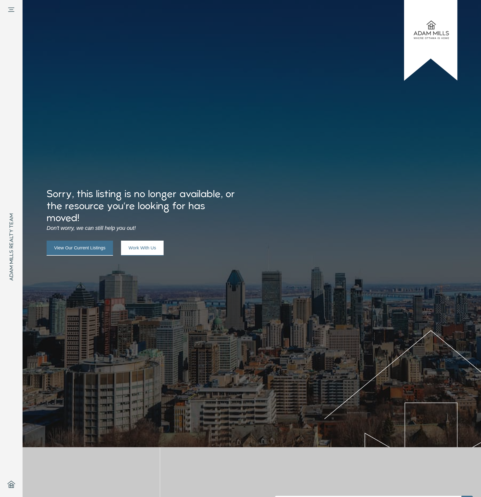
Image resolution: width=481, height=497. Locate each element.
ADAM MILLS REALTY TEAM (11, 247)
